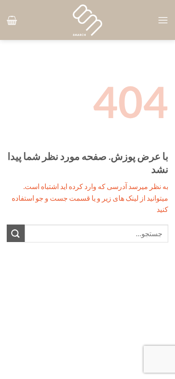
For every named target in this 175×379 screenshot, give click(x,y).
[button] (163, 20)
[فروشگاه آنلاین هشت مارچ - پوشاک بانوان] (87, 20)
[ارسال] (16, 233)
